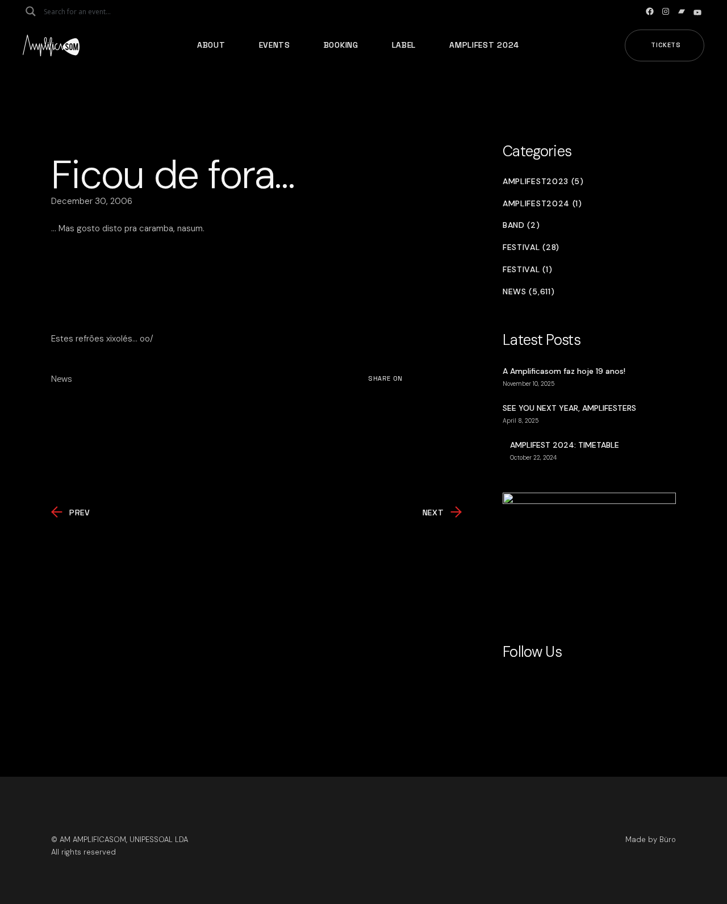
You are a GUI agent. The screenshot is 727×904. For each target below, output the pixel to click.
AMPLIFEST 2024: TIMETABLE (564, 445)
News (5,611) (528, 292)
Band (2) (521, 225)
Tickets (666, 45)
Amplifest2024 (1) (542, 204)
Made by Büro (650, 839)
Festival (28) (531, 247)
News (61, 379)
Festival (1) (527, 269)
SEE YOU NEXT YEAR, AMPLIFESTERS (569, 408)
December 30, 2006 (91, 201)
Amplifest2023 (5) (543, 181)
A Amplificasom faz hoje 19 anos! (564, 371)
